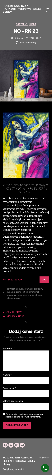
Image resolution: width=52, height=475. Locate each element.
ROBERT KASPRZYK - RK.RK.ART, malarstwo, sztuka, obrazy (22, 8)
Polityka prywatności (13, 469)
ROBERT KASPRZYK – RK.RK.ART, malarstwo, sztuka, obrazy (19, 461)
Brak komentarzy (28, 42)
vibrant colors (13, 298)
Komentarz (9, 348)
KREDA (32, 24)
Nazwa (7, 375)
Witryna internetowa (13, 401)
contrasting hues (15, 288)
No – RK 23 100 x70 (12, 280)
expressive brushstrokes (30, 295)
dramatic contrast (33, 288)
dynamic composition (17, 292)
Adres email (9, 388)
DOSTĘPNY (22, 24)
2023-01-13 (35, 38)
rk (22, 38)
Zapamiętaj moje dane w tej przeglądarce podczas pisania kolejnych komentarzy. (24, 415)
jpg (44, 279)
